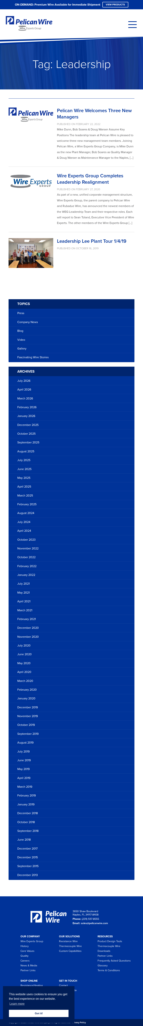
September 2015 (28, 866)
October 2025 (26, 434)
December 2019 (27, 707)
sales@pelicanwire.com (94, 923)
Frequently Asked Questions (114, 960)
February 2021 (26, 619)
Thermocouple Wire (70, 946)
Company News (27, 322)
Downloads (104, 951)
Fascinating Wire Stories (33, 357)
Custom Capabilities (70, 951)
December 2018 (27, 813)
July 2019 (23, 751)
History (24, 946)
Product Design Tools (110, 941)
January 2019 (25, 804)
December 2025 (28, 425)
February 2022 (26, 566)
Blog (20, 331)
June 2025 (24, 469)
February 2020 (27, 690)
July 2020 (24, 645)
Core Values (27, 951)
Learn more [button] (17, 1003)
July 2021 (23, 584)
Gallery (21, 348)
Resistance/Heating (31, 985)
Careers (25, 960)
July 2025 (23, 460)
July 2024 (23, 522)
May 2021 (23, 593)
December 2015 (27, 857)
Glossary (103, 965)
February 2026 (26, 407)
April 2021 (23, 601)
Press (20, 313)
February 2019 (26, 795)
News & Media (28, 965)
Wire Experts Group (31, 941)
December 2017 (27, 848)
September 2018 (28, 831)
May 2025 (23, 478)
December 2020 (28, 628)
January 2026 (26, 416)
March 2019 (24, 787)
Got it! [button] (39, 1013)
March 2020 (25, 681)
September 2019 (28, 734)
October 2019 (26, 725)
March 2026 (25, 398)
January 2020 (26, 698)
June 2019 (24, 760)
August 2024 (25, 513)
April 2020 (24, 672)
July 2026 (23, 381)
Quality (24, 955)
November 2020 (28, 637)
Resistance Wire (68, 941)
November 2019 (27, 716)
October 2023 (26, 540)
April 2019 (23, 778)
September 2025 (28, 442)
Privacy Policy (79, 1022)
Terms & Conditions (109, 970)
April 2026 (24, 389)
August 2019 (25, 742)
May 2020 (24, 663)
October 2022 (26, 557)
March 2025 (25, 495)
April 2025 (24, 487)
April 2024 (24, 531)
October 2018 (26, 822)
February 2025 (26, 504)
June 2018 (24, 840)
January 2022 (26, 575)
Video (21, 340)
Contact (63, 985)
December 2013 (27, 875)
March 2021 (24, 610)
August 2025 (25, 451)
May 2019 (23, 769)
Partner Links (28, 970)
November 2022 (28, 548)
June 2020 (24, 654)
